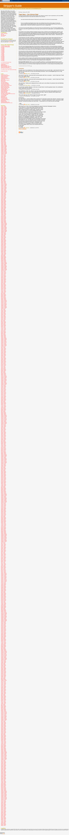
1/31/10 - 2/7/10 (3, 274)
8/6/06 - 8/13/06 (3, 138)
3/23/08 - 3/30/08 (3, 201)
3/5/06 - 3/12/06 (3, 123)
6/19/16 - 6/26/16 (3, 521)
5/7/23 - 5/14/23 (3, 774)
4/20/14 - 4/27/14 (3, 436)
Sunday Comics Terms (4, 71)
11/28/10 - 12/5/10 (3, 305)
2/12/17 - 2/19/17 (3, 547)
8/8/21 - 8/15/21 (3, 705)
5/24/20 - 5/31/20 (3, 672)
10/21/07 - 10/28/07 (4, 185)
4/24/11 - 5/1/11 (3, 319)
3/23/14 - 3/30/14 (3, 433)
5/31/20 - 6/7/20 (3, 673)
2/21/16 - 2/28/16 (3, 508)
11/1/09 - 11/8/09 (3, 264)
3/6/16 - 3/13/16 (3, 510)
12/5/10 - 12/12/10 (3, 306)
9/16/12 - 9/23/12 (3, 373)
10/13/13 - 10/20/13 (4, 415)
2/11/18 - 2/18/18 (3, 586)
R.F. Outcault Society (4, 98)
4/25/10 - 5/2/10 (3, 282)
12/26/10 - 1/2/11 (3, 308)
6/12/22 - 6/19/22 (3, 738)
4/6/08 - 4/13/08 (3, 203)
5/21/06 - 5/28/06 (3, 131)
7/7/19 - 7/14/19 (3, 641)
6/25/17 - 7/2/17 (3, 561)
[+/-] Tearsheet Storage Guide (6, 62)
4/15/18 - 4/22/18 (3, 593)
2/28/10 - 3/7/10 (3, 277)
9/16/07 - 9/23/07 (3, 181)
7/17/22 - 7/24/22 (3, 742)
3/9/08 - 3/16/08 (3, 200)
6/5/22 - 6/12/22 (3, 737)
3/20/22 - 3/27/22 (3, 729)
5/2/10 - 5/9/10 (3, 283)
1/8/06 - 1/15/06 (3, 117)
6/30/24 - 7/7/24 (3, 819)
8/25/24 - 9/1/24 (3, 825)
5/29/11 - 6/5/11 (3, 323)
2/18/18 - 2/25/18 (3, 587)
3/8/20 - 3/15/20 (3, 667)
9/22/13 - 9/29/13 (3, 413)
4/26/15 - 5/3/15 (3, 476)
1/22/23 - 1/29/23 (3, 762)
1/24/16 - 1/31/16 (3, 505)
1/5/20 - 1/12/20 (3, 660)
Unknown (27, 127)
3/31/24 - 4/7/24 (3, 809)
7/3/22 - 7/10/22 (3, 740)
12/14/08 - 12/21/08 (4, 230)
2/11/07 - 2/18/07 (3, 158)
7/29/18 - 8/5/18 (3, 604)
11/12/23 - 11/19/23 (4, 794)
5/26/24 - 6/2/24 (3, 815)
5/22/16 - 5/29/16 (3, 518)
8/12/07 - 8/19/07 (3, 177)
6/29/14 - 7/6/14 (3, 443)
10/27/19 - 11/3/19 (3, 653)
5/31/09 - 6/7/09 (3, 248)
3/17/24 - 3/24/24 (3, 808)
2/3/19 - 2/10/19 (3, 625)
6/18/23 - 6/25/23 (3, 778)
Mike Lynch (27, 73)
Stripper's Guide (12, 5)
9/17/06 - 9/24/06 (3, 142)
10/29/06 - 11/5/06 (3, 147)
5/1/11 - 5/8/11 (3, 320)
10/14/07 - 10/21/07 (4, 184)
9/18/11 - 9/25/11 (3, 335)
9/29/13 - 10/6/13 (3, 414)
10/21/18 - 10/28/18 (4, 613)
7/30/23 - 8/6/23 (3, 783)
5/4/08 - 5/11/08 (3, 206)
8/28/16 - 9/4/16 (3, 529)
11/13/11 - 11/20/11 (4, 341)
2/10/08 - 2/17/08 (3, 197)
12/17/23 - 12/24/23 (4, 798)
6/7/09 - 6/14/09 (3, 249)
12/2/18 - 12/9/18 (3, 618)
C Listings (2, 48)
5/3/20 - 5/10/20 (3, 670)
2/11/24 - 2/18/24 (3, 804)
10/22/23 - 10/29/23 (4, 792)
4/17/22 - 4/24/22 (3, 732)
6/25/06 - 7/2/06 (3, 133)
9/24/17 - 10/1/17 (3, 571)
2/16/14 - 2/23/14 (3, 429)
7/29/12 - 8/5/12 (3, 368)
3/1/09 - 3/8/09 (3, 238)
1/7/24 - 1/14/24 (3, 800)
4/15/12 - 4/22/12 (3, 358)
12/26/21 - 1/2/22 (3, 720)
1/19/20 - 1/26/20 (3, 662)
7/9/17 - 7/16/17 (3, 563)
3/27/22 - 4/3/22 (3, 730)
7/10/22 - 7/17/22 (3, 741)
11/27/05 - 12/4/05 (3, 112)
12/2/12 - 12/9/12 (3, 381)
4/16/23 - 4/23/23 (3, 771)
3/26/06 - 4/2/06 (3, 125)
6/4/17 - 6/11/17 (3, 559)
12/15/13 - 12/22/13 (4, 422)
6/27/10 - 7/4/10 (3, 289)
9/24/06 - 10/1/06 (3, 143)
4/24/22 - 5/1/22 (3, 733)
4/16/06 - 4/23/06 (3, 127)
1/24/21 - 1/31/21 (3, 684)
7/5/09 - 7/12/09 (3, 252)
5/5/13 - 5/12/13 (3, 398)
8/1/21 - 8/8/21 (3, 704)
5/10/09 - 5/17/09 (3, 246)
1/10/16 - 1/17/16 (3, 504)
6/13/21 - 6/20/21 (3, 699)
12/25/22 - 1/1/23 (3, 759)
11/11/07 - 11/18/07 (4, 187)
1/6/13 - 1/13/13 (3, 385)
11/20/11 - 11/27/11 (4, 342)
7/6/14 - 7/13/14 (3, 444)
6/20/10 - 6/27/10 (3, 288)
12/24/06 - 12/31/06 (4, 153)
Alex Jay (2, 34)
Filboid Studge (3, 96)
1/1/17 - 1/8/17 (3, 542)
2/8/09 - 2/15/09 (3, 236)
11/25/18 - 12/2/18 (3, 617)
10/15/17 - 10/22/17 (4, 573)
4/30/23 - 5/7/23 (3, 773)
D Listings (2, 49)
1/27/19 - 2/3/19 (3, 624)
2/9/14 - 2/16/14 (3, 428)
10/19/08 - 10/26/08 (4, 224)
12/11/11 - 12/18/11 (4, 344)
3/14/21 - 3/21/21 (3, 689)
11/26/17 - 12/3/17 (3, 578)
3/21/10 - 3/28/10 (3, 279)
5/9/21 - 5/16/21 (3, 695)
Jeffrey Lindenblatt (4, 33)
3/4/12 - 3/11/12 (3, 353)
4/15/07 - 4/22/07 (3, 165)
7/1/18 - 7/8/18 (3, 601)
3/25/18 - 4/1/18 (3, 591)
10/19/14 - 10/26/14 (4, 455)
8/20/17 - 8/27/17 (3, 567)
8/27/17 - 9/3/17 (3, 568)
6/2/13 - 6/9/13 (3, 401)
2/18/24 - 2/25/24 (3, 805)
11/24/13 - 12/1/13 (3, 420)
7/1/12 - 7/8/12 (3, 366)
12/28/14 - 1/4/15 (3, 463)
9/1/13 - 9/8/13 (3, 411)
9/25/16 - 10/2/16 (3, 532)
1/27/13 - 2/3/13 (3, 387)
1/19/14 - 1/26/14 (3, 426)
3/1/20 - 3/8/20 (3, 666)
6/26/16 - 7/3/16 (3, 522)
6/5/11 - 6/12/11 (3, 324)
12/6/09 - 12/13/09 (3, 268)
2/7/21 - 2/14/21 (3, 685)
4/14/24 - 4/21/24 (3, 811)
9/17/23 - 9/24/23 (3, 788)
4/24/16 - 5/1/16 (3, 515)
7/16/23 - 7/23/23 (3, 781)
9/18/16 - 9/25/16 (3, 531)
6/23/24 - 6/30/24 (3, 818)
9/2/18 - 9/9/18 (3, 608)
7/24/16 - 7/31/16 (3, 525)
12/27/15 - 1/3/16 (3, 502)
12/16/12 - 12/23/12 (4, 383)
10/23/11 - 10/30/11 (4, 339)
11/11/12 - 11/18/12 (4, 379)
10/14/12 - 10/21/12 (4, 376)
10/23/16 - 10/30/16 (4, 535)
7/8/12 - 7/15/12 (3, 367)
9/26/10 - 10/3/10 (3, 299)
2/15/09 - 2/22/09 (3, 237)
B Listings (2, 47)
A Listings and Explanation (5, 46)
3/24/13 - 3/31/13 (3, 393)
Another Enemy (3, 64)
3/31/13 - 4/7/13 (3, 394)
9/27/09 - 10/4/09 (3, 261)
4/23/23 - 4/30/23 (3, 772)
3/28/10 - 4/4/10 (3, 280)
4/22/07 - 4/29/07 (3, 166)
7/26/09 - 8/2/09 (3, 254)
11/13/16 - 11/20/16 (4, 537)
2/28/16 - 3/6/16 (3, 509)
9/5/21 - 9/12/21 (3, 708)
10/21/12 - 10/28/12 (4, 377)
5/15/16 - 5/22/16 (3, 517)
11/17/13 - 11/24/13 (4, 419)
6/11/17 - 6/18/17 (3, 560)
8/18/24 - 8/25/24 (3, 824)
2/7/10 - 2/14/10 (3, 275)
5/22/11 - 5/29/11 (3, 322)
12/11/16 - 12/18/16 (4, 540)
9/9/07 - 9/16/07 (3, 180)
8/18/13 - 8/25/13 (3, 409)
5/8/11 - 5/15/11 (3, 321)
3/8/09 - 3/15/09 (3, 239)
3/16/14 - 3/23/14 (3, 432)
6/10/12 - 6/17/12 (3, 364)
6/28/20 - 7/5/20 (3, 676)
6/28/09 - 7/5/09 (3, 251)
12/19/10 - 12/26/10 (4, 307)
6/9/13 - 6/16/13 (3, 402)
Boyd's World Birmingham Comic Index (6, 102)
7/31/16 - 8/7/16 (3, 526)
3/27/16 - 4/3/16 (3, 512)
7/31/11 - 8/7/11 (3, 330)
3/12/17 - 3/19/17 (3, 550)
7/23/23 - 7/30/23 (3, 782)
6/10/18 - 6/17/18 (3, 599)
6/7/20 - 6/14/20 (3, 674)
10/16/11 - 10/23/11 (4, 338)
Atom (4, 833)
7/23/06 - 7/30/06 (3, 136)
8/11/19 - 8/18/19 (3, 645)
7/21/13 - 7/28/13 (3, 406)
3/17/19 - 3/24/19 (3, 629)
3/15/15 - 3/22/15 (3, 471)
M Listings (2, 56)
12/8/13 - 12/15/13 (3, 421)
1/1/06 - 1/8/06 (3, 116)
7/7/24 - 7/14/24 (3, 820)
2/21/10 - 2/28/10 (3, 276)
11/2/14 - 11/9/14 (3, 457)
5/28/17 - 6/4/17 (3, 558)
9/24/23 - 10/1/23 (3, 789)
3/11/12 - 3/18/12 (3, 354)
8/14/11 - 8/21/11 (3, 331)
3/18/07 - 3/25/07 (3, 162)
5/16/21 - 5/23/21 (3, 696)
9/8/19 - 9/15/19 (3, 648)
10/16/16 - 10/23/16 (4, 534)
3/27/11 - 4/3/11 (3, 318)
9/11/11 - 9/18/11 (3, 334)
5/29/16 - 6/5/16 (3, 519)
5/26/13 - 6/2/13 (3, 400)
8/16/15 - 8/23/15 (3, 488)
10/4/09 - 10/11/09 (3, 262)
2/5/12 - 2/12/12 (3, 350)
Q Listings (2, 59)
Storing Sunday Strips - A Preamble (6, 66)
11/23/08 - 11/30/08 (4, 228)
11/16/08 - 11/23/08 (4, 227)
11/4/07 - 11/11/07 (3, 186)
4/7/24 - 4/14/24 (3, 810)
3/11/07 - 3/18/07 (3, 161)
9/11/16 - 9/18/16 (3, 530)
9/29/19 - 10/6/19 (3, 650)
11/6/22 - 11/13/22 (3, 754)
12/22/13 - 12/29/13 (4, 423)
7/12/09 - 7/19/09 (3, 253)
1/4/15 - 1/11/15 (3, 464)
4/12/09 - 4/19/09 (3, 243)
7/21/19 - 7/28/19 (3, 643)
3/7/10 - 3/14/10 (3, 278)
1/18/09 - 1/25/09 (3, 234)
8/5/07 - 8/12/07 (3, 176)
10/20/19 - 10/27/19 (4, 652)
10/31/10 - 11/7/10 (3, 302)
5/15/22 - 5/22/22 (3, 735)
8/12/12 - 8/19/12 (3, 369)
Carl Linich (27, 77)
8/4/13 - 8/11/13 (3, 408)
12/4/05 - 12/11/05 (3, 113)
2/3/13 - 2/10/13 (3, 388)
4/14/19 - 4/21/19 (3, 632)
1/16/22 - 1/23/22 (3, 722)
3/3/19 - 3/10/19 (3, 628)
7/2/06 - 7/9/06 (3, 134)
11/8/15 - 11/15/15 (3, 497)
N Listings (2, 57)
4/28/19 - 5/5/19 (3, 634)
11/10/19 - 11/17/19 (4, 654)
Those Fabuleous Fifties (4, 94)
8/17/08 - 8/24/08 (3, 217)
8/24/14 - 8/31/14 (3, 449)
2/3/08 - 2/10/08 (3, 196)
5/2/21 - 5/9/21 (3, 694)
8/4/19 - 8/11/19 (3, 644)
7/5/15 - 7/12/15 (3, 483)
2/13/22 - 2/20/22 (3, 725)
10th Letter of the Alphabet (5, 83)
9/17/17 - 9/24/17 (3, 570)
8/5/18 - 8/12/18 (3, 605)
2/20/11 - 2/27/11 (3, 314)
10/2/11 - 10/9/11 (3, 337)
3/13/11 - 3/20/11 (3, 316)
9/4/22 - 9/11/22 (3, 747)
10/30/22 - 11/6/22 (3, 753)
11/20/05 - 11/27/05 (4, 111)
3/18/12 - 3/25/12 (3, 355)
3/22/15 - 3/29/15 (3, 472)
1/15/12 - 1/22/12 (3, 348)
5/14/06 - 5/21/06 (3, 130)
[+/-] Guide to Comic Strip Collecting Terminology (8, 69)
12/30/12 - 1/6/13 (3, 384)
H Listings (2, 52)
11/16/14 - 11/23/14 (4, 458)
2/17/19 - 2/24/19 (3, 626)
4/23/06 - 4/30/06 (3, 128)
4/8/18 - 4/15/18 (3, 592)
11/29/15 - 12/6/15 (3, 499)
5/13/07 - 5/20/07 (3, 168)
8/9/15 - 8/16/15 (3, 487)
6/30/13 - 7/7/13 (3, 404)
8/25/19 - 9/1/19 (3, 647)
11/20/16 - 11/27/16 (4, 538)
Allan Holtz (27, 104)
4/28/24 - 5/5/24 (3, 812)
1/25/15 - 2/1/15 (3, 466)
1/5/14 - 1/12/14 (3, 424)
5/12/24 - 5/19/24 (3, 814)
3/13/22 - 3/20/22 (3, 728)
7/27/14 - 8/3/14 (3, 446)
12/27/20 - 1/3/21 (3, 681)
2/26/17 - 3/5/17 (3, 548)
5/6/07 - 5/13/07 (3, 167)
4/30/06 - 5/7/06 (3, 129)
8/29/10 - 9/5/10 (3, 296)
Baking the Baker (3, 100)
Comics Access (3, 81)
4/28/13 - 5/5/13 (3, 397)
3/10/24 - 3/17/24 (3, 807)
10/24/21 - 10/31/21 (4, 713)
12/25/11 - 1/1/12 (3, 346)
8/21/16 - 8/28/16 (3, 528)
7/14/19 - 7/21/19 (3, 642)
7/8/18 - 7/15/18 (3, 602)
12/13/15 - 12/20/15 (4, 501)
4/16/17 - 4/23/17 (3, 554)
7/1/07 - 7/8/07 (3, 173)
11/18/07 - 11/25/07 (4, 188)
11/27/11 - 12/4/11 (3, 343)
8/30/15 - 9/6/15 (3, 489)
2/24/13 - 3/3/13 (3, 390)
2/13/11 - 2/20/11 (3, 313)
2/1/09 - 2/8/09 (3, 235)
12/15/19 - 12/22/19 (4, 658)
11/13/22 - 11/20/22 (4, 755)
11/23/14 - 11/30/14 (4, 459)
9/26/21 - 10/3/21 (3, 710)
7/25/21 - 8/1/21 (3, 703)
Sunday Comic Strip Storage (5, 67)
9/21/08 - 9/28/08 (3, 221)
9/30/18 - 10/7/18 (3, 611)
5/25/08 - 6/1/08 (3, 208)
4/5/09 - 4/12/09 (3, 242)
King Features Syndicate (4, 77)
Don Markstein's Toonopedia (5, 99)
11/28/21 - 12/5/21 (3, 717)
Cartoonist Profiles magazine (5, 75)
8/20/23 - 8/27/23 (3, 785)
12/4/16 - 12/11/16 (3, 539)
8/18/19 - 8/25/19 (3, 646)
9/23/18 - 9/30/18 (3, 610)
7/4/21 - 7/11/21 (3, 701)
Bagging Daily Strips (4, 65)
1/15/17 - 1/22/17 (3, 544)
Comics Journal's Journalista (5, 84)
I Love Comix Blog (3, 95)
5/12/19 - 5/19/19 (3, 635)
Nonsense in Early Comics (5, 86)
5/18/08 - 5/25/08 (3, 207)
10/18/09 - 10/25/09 (4, 263)
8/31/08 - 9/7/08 (3, 219)
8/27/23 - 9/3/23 (3, 786)
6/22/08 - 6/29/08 (3, 211)
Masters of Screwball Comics (5, 87)
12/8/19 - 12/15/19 (3, 657)
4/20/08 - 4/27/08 (3, 204)
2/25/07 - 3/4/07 (3, 160)
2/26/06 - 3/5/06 (3, 122)
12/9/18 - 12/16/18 (3, 619)
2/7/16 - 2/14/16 (3, 507)
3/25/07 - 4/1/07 (3, 163)
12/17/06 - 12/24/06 (4, 152)
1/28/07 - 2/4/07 (3, 157)
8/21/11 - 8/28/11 (3, 332)
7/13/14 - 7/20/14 (3, 445)
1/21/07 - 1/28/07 (3, 156)
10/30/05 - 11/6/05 (3, 109)
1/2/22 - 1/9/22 (3, 721)
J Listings (2, 54)
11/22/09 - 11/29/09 (4, 266)
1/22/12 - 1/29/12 (3, 349)
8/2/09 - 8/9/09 (3, 255)
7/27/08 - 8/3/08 (3, 215)
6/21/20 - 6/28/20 (3, 675)
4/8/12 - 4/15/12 (3, 357)
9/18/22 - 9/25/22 (3, 749)
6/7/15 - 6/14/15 (3, 480)
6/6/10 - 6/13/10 (3, 287)
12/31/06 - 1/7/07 (3, 154)
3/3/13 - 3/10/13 (3, 391)
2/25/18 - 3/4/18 (3, 588)
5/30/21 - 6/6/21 (3, 697)
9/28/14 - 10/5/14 (3, 453)
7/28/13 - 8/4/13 (3, 407)
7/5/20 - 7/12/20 (3, 677)
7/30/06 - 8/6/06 (3, 137)
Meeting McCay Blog (4, 97)
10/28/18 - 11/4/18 (3, 614)
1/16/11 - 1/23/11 (3, 310)
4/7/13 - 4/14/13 (3, 395)
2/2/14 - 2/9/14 (3, 427)
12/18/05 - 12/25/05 (4, 114)
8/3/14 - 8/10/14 (3, 447)
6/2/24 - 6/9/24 (3, 816)
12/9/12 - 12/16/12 (3, 382)
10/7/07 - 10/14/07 (3, 183)
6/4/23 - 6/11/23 (3, 777)
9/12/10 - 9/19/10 (3, 297)
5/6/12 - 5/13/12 (3, 360)
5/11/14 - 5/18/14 (3, 438)
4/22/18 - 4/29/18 (3, 594)
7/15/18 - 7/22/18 (3, 603)
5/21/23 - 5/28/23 (3, 775)
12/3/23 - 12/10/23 (3, 796)
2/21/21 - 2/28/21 (3, 687)
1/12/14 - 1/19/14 (3, 425)
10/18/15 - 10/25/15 (4, 495)
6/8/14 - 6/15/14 (3, 441)
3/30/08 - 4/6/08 (3, 202)
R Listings (2, 60)
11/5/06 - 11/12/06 (3, 148)
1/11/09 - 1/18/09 (3, 233)
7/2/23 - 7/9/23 (3, 780)
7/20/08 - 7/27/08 (3, 214)
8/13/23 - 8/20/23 (3, 784)
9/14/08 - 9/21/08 (3, 220)
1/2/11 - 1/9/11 (3, 309)
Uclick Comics (3, 79)
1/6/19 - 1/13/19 (3, 622)
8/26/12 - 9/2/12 (3, 371)
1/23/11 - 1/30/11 (3, 311)
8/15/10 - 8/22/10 (3, 294)
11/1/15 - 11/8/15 (3, 496)
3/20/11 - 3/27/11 (3, 317)
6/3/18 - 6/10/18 (3, 598)
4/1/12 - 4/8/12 (3, 356)
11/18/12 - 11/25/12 (4, 380)
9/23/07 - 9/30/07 (3, 182)
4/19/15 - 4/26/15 (3, 475)
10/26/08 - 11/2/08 (3, 225)
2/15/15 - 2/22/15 (3, 468)
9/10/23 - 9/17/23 (3, 787)
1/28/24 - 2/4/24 (3, 802)
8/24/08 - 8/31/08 (3, 218)
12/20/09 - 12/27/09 (4, 269)
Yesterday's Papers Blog (4, 88)
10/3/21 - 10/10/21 (3, 711)
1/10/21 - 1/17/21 (3, 682)
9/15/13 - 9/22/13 (3, 412)
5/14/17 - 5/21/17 (3, 557)
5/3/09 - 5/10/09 (3, 245)
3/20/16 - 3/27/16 (3, 511)
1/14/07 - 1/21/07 (3, 155)
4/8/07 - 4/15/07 (3, 164)
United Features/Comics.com (5, 78)
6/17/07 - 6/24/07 (3, 172)
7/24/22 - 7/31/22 (3, 743)
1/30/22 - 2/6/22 (3, 724)
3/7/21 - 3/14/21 (3, 688)
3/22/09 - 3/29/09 (3, 241)
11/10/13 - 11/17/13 (4, 418)
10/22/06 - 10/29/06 (4, 146)
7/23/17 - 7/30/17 (3, 564)
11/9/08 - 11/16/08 (3, 226)
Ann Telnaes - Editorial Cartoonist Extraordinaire (8, 93)
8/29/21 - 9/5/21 (3, 707)
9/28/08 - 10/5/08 (3, 222)
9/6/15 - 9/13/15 (3, 490)
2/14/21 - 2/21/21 (3, 686)
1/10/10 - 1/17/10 (3, 272)
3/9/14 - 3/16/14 (3, 431)
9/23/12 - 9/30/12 (3, 374)
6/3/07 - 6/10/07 (3, 170)
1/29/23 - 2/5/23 (3, 763)
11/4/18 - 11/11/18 (3, 615)
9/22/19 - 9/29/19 (3, 649)
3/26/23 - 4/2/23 (3, 769)
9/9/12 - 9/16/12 (3, 372)
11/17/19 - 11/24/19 (4, 655)
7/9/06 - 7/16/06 (3, 135)
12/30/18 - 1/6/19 (3, 621)
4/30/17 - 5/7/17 (3, 555)
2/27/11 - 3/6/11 (3, 315)
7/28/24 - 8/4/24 (3, 822)
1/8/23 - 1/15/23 (3, 761)
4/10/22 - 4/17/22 (3, 731)
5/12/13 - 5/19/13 (3, 399)
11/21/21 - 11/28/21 (4, 716)
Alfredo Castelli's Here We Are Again (6, 85)
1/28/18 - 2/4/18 (3, 585)
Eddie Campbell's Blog (4, 90)
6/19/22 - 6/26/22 (3, 739)
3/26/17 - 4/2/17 (3, 551)
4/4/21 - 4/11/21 (3, 691)
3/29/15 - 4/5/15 (3, 473)
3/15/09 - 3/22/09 (3, 240)
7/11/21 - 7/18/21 (3, 702)
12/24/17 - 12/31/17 (4, 581)
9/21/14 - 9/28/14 (3, 452)
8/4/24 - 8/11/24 (3, 823)
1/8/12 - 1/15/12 (3, 347)
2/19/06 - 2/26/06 (3, 121)
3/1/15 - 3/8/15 (3, 470)
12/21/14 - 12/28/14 (4, 462)
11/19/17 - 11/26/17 (4, 577)
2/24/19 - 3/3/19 (3, 627)
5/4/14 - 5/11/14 (3, 437)
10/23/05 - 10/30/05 (4, 108)
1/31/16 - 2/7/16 (3, 506)
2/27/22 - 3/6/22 (3, 727)
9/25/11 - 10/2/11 (3, 336)
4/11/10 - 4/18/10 (3, 281)
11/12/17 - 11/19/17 (4, 576)
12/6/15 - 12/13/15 (3, 500)
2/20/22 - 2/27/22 (3, 726)
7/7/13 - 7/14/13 (3, 405)
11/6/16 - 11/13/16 (3, 536)
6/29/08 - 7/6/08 (3, 212)
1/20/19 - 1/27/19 (3, 623)
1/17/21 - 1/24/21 (3, 683)
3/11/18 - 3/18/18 (3, 589)
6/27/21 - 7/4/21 (3, 700)
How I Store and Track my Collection (6, 68)
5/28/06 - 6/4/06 (3, 132)
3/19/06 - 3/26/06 (3, 124)
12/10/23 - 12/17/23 (4, 797)
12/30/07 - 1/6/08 (3, 192)
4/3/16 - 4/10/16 (3, 513)
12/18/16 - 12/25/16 (4, 541)
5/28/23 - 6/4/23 (3, 776)
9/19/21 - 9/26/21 (3, 709)
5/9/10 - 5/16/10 (3, 284)
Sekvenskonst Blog (4, 89)
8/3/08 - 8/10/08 (3, 216)
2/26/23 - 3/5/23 (3, 766)
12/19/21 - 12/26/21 (4, 719)
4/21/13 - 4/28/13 (3, 396)
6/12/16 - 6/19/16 (3, 520)
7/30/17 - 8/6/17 (3, 565)
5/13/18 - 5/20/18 (3, 596)
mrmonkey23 (28, 93)
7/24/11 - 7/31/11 (3, 329)
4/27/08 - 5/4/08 (3, 205)
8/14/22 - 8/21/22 (3, 745)
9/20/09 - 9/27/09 (3, 260)
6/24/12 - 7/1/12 (3, 365)
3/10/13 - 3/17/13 (3, 392)
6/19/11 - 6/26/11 (3, 325)
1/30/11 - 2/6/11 (3, 312)
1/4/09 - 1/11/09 (3, 232)
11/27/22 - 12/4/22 (3, 756)
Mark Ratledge (3, 35)
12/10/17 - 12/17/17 (4, 579)
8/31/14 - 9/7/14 (3, 450)
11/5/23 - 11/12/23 (3, 793)
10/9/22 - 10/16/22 (3, 751)
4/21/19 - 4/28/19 (3, 633)
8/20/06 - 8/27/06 (3, 139)
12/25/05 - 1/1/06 (3, 115)
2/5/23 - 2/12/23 (3, 764)
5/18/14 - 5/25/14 (3, 439)
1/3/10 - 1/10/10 (3, 271)
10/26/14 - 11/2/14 (3, 456)
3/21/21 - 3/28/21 (3, 690)
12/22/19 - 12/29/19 (4, 659)
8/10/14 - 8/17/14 (3, 448)
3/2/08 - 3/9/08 (3, 199)
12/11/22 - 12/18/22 (4, 758)
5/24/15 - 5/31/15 (3, 479)
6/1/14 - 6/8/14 (3, 440)
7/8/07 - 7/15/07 (3, 174)
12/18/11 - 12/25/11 (4, 345)
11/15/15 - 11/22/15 (4, 498)
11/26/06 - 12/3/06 (3, 150)
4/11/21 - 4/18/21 (3, 692)
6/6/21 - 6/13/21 (3, 698)
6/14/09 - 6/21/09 (3, 250)
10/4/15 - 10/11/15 (3, 493)
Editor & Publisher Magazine (5, 80)
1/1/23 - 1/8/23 (3, 760)
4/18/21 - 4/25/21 (3, 693)
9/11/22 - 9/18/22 (3, 748)
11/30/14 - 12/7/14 (3, 460)
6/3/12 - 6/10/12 (3, 363)
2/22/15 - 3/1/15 (3, 469)
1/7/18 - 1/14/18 (3, 582)
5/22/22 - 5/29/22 (3, 736)
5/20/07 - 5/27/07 (3, 169)
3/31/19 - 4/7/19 (3, 631)
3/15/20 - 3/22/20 (3, 668)
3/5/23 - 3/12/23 (3, 767)
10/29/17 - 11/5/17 (3, 575)
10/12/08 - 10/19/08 (4, 223)
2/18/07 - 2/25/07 (3, 159)
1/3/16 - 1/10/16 (3, 503)
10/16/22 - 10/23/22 (4, 752)
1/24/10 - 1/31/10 (3, 273)
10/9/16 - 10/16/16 (3, 533)
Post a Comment (22, 128)
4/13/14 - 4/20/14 (3, 435)
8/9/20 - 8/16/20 (3, 678)
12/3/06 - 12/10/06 (3, 151)
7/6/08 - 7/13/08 (3, 213)
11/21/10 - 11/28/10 (4, 304)
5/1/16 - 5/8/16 (3, 516)
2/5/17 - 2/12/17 (3, 546)
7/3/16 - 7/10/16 (3, 523)
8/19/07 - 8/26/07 (3, 178)
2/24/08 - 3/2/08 (3, 198)
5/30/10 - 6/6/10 (3, 286)
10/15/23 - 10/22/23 (4, 791)
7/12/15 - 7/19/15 (3, 484)
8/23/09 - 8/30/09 (3, 257)
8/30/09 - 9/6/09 (3, 258)
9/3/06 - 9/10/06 (3, 141)
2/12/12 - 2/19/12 (3, 351)
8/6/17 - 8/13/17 (3, 566)
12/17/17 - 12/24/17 (4, 580)
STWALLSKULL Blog (4, 92)
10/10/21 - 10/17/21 (4, 712)
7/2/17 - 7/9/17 (3, 562)
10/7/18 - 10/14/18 (3, 612)
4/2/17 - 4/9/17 (3, 552)
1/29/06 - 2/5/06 (3, 119)
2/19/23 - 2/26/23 (3, 765)
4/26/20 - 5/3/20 (3, 669)
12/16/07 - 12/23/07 (4, 191)
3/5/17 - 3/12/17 (3, 549)
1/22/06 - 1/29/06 (3, 118)
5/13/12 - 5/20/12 (3, 361)
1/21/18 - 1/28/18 (3, 584)
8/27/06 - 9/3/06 (3, 140)
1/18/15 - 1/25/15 (3, 465)
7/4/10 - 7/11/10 (3, 290)
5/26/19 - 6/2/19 (3, 637)
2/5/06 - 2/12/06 (3, 120)
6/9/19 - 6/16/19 (3, 638)
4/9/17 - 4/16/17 (3, 553)
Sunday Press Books (4, 91)
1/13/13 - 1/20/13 (3, 386)
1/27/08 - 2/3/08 (3, 195)
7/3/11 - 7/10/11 (3, 327)
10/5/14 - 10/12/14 (3, 454)
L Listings (2, 55)
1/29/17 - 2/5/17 (3, 545)
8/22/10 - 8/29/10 (3, 295)
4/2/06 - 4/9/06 (3, 126)
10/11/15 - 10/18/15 (4, 494)
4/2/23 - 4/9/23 (3, 770)
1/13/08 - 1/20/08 (3, 194)
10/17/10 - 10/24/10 (4, 300)
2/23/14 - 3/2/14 (3, 430)
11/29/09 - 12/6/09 (3, 267)
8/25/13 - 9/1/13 (3, 410)
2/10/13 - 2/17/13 (3, 389)
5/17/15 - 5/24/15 (3, 478)
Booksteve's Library (4, 101)
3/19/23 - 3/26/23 (3, 768)
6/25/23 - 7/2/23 (3, 779)
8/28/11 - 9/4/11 (3, 333)
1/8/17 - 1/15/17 (3, 543)
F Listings (2, 50)
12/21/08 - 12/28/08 (4, 231)
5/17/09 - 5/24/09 (3, 247)
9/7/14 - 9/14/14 (3, 451)
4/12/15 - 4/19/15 (3, 474)
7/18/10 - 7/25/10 (3, 291)
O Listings (2, 58)
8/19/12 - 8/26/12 (3, 370)
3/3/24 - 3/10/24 (3, 806)
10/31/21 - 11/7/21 (3, 714)
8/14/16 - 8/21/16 (3, 527)
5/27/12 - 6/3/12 (3, 362)
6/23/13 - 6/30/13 (3, 403)
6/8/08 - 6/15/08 (3, 210)
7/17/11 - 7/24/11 (3, 328)
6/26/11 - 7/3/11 (3, 326)
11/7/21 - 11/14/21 (3, 715)
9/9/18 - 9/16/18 (3, 609)
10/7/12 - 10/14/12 (3, 375)
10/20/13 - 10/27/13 (4, 416)
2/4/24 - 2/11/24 (3, 803)
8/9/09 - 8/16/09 (3, 256)
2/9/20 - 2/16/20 (3, 664)
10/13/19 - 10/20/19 (4, 651)
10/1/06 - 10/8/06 (3, 144)
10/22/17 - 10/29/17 (4, 574)
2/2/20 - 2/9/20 (3, 663)
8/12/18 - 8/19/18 (3, 606)
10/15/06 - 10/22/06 (4, 145)
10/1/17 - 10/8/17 (3, 572)
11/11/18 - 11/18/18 (4, 616)
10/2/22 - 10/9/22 (3, 750)
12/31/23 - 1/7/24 (3, 799)
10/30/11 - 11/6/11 (3, 340)
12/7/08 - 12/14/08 (3, 229)
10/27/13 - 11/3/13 (3, 417)
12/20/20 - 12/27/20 (4, 680)
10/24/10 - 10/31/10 (4, 301)
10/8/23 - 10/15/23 (3, 790)
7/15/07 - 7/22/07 (3, 175)
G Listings (2, 51)
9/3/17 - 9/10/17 (3, 569)
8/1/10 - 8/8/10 (3, 293)
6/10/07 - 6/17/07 (3, 171)
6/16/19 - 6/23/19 (3, 639)
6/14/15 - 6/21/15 (3, 481)
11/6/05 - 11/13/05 (3, 110)
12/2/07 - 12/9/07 (3, 189)
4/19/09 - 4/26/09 (3, 244)
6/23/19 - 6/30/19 (3, 640)
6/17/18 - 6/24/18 (3, 600)
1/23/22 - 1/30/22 (3, 723)
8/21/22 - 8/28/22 (3, 746)
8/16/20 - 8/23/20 (3, 679)
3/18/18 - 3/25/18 (3, 590)
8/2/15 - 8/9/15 (3, 486)
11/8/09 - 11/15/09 (3, 265)
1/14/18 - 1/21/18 (3, 583)
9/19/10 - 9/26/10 (3, 298)
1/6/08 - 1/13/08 (3, 193)
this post (9, 41)
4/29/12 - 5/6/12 (3, 359)
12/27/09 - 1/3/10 (3, 270)
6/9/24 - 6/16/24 (3, 817)
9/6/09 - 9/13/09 (3, 259)
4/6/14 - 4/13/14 (3, 434)
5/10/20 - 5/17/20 (3, 671)
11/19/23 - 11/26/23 (4, 795)
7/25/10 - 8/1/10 (3, 292)
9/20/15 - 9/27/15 (3, 492)
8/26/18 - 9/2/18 (3, 607)
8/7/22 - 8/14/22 (3, 744)
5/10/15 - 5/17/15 (3, 477)
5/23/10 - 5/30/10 (3, 285)
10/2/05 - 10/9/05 (3, 106)
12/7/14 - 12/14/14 (3, 461)
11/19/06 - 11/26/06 (4, 149)
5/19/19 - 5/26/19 (3, 636)
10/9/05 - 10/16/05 (3, 107)
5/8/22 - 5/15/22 (3, 734)
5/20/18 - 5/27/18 (3, 597)
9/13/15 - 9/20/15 (3, 491)
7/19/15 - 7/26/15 (3, 485)
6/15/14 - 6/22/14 (3, 442)
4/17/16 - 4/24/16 (3, 514)
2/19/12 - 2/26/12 (3, 352)
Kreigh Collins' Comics (4, 74)
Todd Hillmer (27, 85)
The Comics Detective (4, 82)
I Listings (2, 53)
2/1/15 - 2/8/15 (3, 467)
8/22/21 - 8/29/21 (3, 706)
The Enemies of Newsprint (5, 63)
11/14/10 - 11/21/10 (4, 303)
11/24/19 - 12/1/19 (3, 656)
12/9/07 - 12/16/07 (3, 190)
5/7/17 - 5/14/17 (3, 556)
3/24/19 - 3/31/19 (3, 630)
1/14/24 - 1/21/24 (3, 801)
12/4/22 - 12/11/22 (3, 757)
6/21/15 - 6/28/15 (3, 482)
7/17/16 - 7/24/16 (3, 524)
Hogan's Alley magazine (4, 76)
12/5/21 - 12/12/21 (3, 718)
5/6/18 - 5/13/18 (3, 595)
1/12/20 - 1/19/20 (3, 661)
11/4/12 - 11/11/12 (3, 378)
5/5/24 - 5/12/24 (3, 813)
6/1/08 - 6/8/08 (3, 209)
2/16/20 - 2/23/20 (3, 665)
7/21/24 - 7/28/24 (3, 821)
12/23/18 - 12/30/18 (4, 620)
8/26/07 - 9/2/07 (3, 179)
